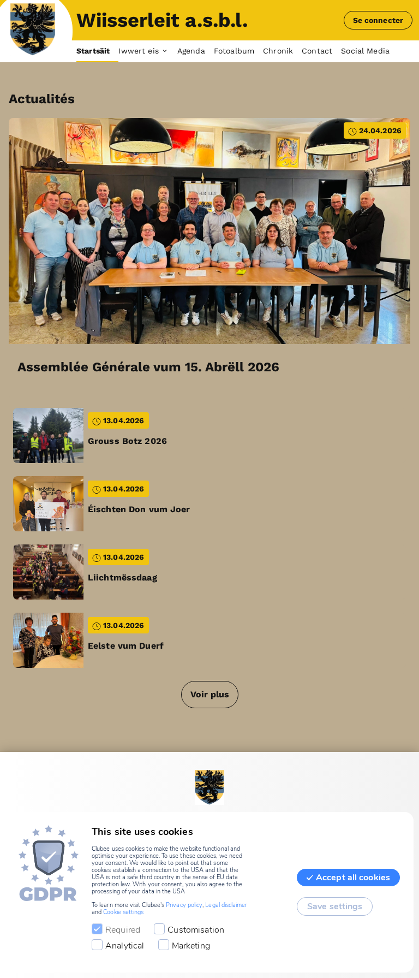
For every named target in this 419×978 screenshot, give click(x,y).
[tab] (97, 51)
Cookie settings (123, 912)
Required (122, 929)
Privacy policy (184, 905)
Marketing (191, 945)
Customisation (195, 929)
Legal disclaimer (226, 905)
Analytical (125, 945)
